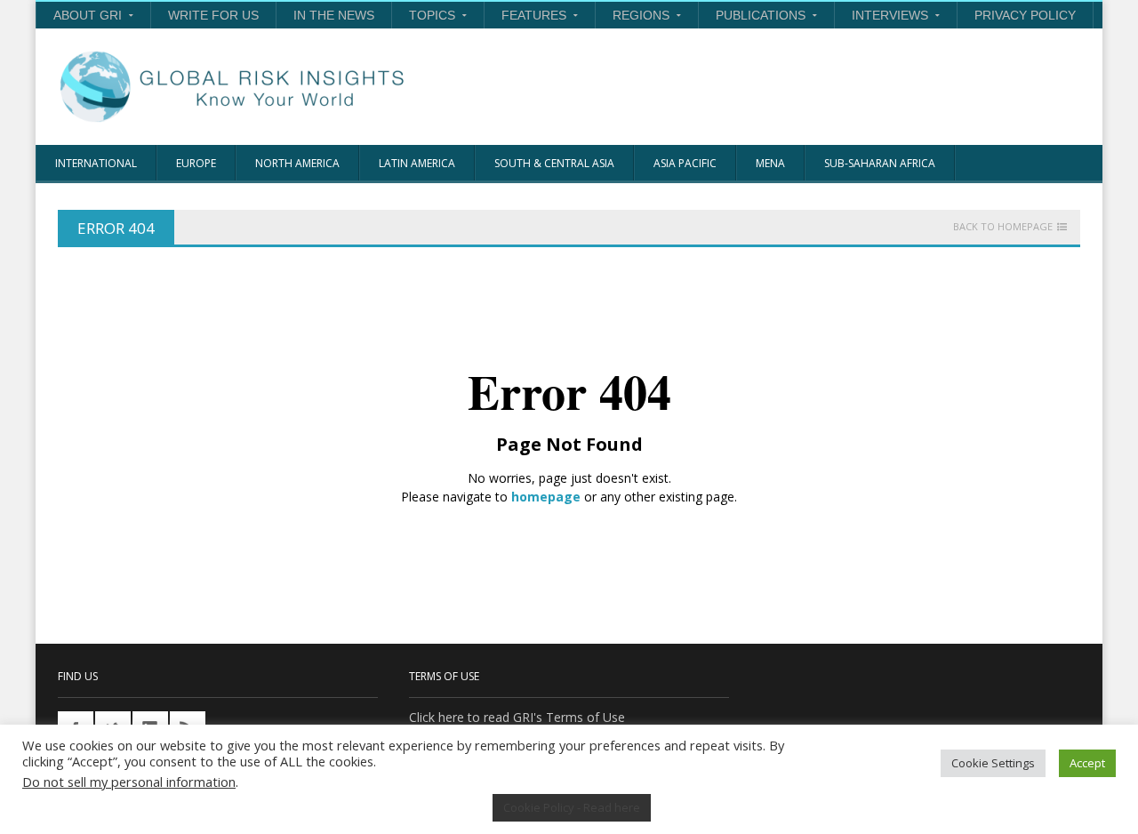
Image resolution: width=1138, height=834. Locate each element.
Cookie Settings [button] (993, 763)
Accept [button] (1087, 763)
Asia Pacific (685, 163)
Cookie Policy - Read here (571, 807)
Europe (196, 163)
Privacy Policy (1025, 15)
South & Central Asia (554, 163)
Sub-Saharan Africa (879, 163)
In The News (333, 15)
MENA (770, 163)
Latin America (417, 163)
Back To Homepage (1003, 226)
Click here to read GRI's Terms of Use (517, 717)
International (96, 163)
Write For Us (213, 15)
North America (297, 163)
